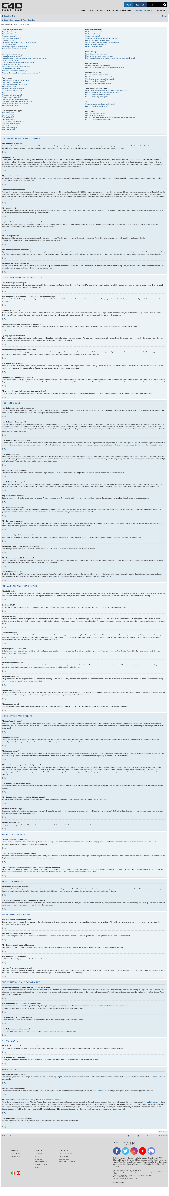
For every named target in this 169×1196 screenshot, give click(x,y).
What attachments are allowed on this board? (100, 104)
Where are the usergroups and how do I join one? (101, 38)
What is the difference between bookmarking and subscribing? (106, 90)
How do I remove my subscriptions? (97, 97)
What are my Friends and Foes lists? (97, 65)
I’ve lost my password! (9, 44)
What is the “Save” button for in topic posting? (17, 101)
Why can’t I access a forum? (11, 93)
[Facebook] (117, 1151)
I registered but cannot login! (11, 38)
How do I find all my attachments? (96, 106)
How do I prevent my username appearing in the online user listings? (24, 58)
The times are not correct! (10, 60)
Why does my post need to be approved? (15, 103)
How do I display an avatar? (11, 69)
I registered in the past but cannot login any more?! (19, 42)
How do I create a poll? (9, 86)
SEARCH (37, 1167)
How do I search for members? (95, 81)
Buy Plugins (112, 10)
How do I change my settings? (12, 56)
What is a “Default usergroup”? (95, 44)
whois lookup (153, 1102)
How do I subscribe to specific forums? (98, 95)
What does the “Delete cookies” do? (14, 49)
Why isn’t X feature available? (95, 115)
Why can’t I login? (8, 40)
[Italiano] (13, 1173)
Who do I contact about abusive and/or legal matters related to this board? (110, 118)
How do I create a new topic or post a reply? (16, 80)
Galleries (100, 10)
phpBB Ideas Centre (100, 1090)
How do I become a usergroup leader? (97, 40)
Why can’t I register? (9, 36)
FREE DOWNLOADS (41, 1164)
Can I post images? (8, 119)
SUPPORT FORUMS (41, 1162)
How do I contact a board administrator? (98, 120)
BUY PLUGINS (15, 1153)
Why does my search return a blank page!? (99, 79)
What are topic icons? (9, 130)
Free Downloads (159, 10)
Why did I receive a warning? (11, 97)
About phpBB (157, 1077)
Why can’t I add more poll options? (13, 89)
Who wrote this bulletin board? (95, 113)
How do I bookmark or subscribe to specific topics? (102, 92)
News (91, 10)
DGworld (121, 1182)
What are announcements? (11, 123)
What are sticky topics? (10, 125)
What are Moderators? (92, 34)
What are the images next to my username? (16, 66)
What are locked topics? (10, 128)
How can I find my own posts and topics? (99, 83)
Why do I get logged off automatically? (14, 47)
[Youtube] (142, 1151)
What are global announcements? (13, 121)
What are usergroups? (92, 36)
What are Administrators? (93, 32)
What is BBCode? (8, 113)
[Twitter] (125, 1151)
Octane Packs (125, 10)
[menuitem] (14, 16)
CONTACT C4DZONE (65, 1153)
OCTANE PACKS (16, 1156)
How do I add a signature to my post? (14, 84)
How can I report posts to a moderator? (15, 99)
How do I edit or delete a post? (12, 82)
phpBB (62, 340)
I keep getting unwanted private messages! (99, 56)
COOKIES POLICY (64, 1159)
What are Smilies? (8, 117)
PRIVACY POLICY (64, 1156)
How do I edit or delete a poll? (12, 91)
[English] (18, 1173)
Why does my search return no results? (98, 77)
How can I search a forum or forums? (97, 75)
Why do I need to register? (10, 32)
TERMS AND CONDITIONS (67, 1162)
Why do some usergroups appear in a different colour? (103, 42)
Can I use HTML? (8, 115)
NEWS (37, 1156)
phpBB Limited (62, 1077)
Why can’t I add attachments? (12, 95)
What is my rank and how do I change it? (15, 71)
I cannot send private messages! (96, 54)
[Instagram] (134, 1151)
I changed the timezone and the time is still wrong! (18, 62)
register (140, 5)
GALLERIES (38, 1159)
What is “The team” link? (93, 47)
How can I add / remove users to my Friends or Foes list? (104, 67)
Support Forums (142, 10)
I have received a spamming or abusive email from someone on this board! (110, 58)
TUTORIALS (38, 1153)
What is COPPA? (7, 34)
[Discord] (151, 1151)
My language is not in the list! (11, 64)
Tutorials (82, 10)
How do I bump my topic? (10, 105)
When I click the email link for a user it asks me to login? (21, 73)
